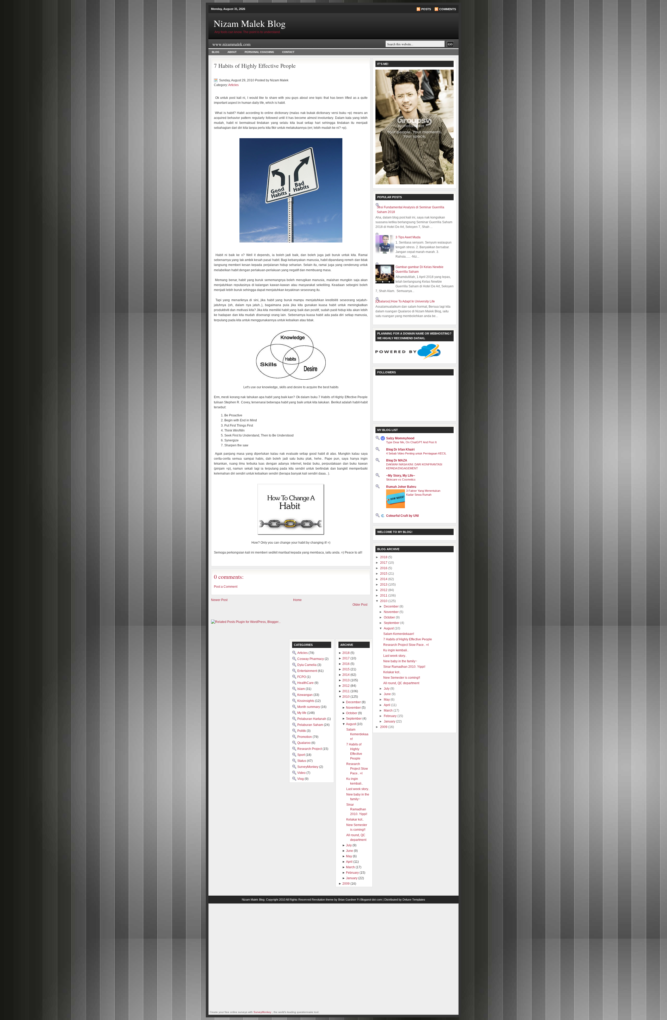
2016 (384, 568)
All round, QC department (401, 683)
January (390, 721)
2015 (384, 573)
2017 (384, 562)
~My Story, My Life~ (400, 475)
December (391, 606)
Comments (447, 9)
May (387, 699)
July (387, 688)
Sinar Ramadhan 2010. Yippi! (404, 667)
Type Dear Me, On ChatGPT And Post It (411, 442)
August (389, 628)
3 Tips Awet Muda (408, 237)
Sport (301, 755)
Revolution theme (323, 899)
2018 (384, 557)
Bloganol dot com (371, 899)
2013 (384, 584)
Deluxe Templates (414, 899)
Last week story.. (394, 656)
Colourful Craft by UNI (402, 516)
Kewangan (305, 695)
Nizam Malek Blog (250, 23)
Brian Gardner (347, 899)
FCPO (302, 677)
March (388, 710)
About (232, 52)
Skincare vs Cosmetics (401, 479)
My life (302, 713)
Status (302, 761)
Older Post (360, 604)
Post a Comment (225, 586)
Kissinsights (306, 701)
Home (297, 600)
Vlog (301, 779)
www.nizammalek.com (231, 44)
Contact (288, 52)
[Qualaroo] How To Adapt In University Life (405, 301)
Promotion (305, 737)
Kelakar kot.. (392, 672)
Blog (215, 52)
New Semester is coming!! (401, 677)
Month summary (309, 707)
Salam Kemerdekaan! (398, 634)
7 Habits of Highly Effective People (255, 65)
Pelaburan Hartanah (312, 719)
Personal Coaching (259, 52)
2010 (384, 601)
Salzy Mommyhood (400, 438)
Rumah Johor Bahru (401, 487)
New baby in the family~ (400, 661)
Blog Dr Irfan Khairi (400, 449)
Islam (301, 689)
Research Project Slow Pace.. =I (406, 645)
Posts (426, 9)
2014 (384, 579)
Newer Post (219, 600)
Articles (233, 85)
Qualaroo (304, 743)
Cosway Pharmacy (311, 659)
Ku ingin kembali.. (396, 650)
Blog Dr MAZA (396, 460)
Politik (302, 731)
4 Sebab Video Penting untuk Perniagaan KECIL (416, 453)
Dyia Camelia (307, 665)
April (387, 705)
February (390, 716)
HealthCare (305, 683)
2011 (384, 595)
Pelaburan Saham (310, 725)
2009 (384, 727)
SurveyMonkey (308, 767)
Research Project (310, 749)
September (392, 623)
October (390, 617)
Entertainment (307, 671)
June (388, 694)
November (391, 612)
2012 (384, 590)
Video (301, 773)
